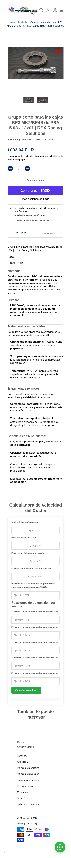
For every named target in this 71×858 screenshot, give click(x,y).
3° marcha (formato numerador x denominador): (35, 642)
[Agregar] (27, 168)
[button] (48, 10)
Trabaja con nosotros (28, 804)
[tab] (21, 234)
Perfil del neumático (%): (23, 537)
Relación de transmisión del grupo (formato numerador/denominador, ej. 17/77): (33, 585)
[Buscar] (41, 10)
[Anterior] (12, 233)
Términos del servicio (28, 780)
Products (22, 22)
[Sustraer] (10, 168)
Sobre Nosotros (25, 798)
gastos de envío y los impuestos (29, 156)
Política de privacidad (28, 774)
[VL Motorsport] (23, 10)
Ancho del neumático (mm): (25, 522)
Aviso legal (22, 762)
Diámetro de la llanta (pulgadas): (27, 553)
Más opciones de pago (35, 198)
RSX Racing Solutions (19, 139)
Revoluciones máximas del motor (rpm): (31, 568)
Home (12, 22)
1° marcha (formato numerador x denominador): (35, 612)
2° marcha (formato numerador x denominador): (35, 627)
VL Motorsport (23, 818)
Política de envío (25, 786)
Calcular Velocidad (26, 690)
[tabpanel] (35, 364)
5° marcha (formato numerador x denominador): (35, 673)
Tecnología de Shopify (27, 823)
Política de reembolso (28, 768)
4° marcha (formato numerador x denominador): (35, 658)
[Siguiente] (59, 233)
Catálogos (22, 792)
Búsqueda (22, 756)
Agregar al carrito (35, 180)
